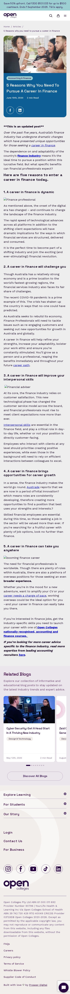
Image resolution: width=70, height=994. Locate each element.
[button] (65, 15)
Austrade (33, 487)
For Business (14, 849)
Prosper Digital (38, 984)
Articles (17, 26)
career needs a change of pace (25, 595)
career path (21, 365)
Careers (8, 950)
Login (8, 832)
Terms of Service (14, 963)
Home (7, 26)
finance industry (29, 155)
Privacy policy (12, 957)
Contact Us (13, 841)
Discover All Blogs (35, 776)
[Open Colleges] (16, 886)
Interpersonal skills (17, 425)
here (22, 655)
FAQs (7, 943)
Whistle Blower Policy (17, 970)
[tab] (28, 765)
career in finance (43, 145)
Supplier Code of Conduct (20, 976)
